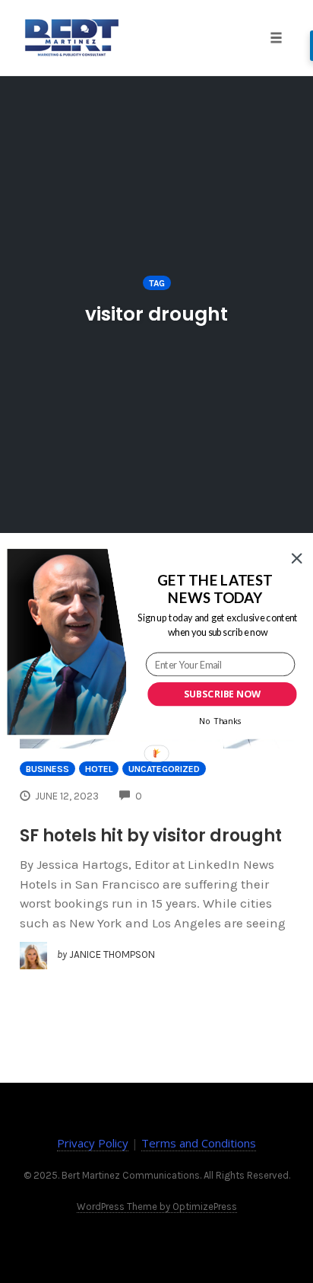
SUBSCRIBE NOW (222, 694)
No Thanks (220, 720)
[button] (215, 588)
